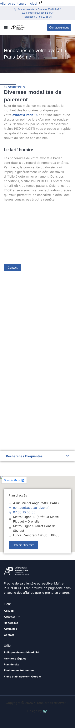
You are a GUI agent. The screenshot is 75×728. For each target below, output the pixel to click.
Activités (9, 616)
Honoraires (11, 622)
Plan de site (11, 664)
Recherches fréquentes (19, 670)
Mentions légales (15, 658)
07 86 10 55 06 (44, 16)
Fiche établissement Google (22, 676)
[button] (6, 27)
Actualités (10, 628)
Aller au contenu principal (19, 3)
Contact (9, 634)
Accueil (9, 610)
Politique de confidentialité (21, 652)
